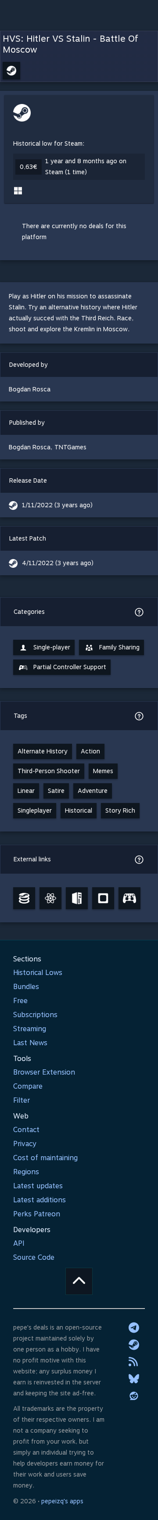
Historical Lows (37, 972)
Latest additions (39, 1200)
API (19, 1243)
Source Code (33, 1257)
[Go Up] (79, 1281)
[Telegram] (134, 1327)
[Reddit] (134, 1396)
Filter (21, 1100)
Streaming (29, 1029)
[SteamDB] (24, 898)
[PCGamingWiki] (77, 898)
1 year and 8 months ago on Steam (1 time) (85, 167)
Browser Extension (44, 1072)
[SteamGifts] (103, 898)
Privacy (24, 1144)
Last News (30, 1043)
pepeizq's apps (62, 1501)
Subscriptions (35, 1015)
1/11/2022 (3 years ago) (57, 505)
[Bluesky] (134, 1378)
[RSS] (134, 1361)
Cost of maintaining (45, 1158)
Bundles (26, 986)
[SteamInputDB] (129, 898)
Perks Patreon (36, 1214)
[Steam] (134, 1344)
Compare (28, 1086)
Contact (26, 1130)
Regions (26, 1172)
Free (20, 1001)
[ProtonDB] (50, 898)
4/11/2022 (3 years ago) (57, 562)
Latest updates (38, 1186)
